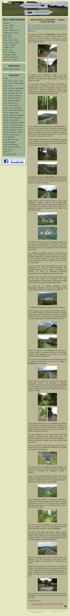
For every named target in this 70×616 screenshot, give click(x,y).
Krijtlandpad (6, 152)
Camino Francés (8, 86)
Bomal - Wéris (7, 35)
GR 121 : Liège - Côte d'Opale (12, 108)
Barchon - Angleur (8, 25)
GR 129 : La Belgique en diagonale (13, 115)
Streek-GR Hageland (9, 142)
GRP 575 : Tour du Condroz (11, 134)
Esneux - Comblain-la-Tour (11, 30)
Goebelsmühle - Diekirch (10, 59)
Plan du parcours (35, 601)
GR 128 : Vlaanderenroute (11, 112)
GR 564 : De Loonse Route (11, 120)
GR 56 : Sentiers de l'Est (10, 103)
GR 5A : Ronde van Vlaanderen (12, 90)
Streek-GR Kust (7, 149)
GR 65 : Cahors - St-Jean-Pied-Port (13, 83)
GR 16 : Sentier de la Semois (11, 100)
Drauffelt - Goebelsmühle (10, 57)
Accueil (5, 78)
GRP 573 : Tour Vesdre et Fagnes (13, 132)
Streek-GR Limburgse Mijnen (11, 147)
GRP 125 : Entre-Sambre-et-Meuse (13, 122)
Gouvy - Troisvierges (9, 52)
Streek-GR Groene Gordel (11, 139)
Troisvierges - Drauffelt (9, 54)
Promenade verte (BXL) (10, 154)
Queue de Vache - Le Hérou (11, 42)
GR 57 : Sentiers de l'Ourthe (11, 105)
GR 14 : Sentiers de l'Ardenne (12, 95)
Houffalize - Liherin (8, 47)
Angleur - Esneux (8, 28)
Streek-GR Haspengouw (10, 144)
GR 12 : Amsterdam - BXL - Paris (12, 93)
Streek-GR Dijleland (9, 137)
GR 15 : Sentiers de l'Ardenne (12, 98)
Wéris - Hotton (7, 37)
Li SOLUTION (37, 612)
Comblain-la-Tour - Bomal (10, 32)
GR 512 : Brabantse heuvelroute (12, 117)
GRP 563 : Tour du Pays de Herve (13, 127)
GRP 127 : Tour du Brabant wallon (13, 125)
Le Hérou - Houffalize (9, 45)
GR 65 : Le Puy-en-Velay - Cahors (13, 81)
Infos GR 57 (6, 23)
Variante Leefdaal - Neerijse (11, 69)
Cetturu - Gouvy (8, 50)
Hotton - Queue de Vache (10, 40)
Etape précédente (37, 604)
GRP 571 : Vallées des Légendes (12, 130)
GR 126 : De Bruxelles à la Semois (13, 110)
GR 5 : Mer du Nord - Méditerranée (13, 88)
